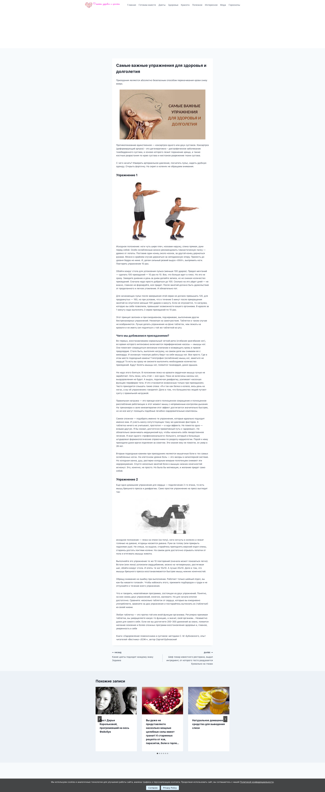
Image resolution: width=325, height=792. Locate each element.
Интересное (211, 5)
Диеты (162, 5)
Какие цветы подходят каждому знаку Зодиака (132, 656)
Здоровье (173, 5)
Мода (223, 5)
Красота (185, 5)
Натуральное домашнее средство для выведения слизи (208, 724)
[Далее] (225, 719)
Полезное (197, 5)
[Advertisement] (162, 29)
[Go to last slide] (100, 719)
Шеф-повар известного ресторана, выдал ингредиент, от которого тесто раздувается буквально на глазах (189, 658)
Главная (131, 5)
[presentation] (116, 700)
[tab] (157, 753)
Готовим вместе (147, 5)
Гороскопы (234, 5)
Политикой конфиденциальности (257, 782)
